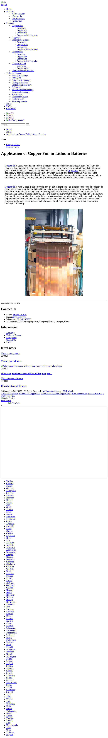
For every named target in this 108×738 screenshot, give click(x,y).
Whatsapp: (11, 319)
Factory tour (17, 21)
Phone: (9, 314)
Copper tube (22, 56)
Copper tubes (17, 52)
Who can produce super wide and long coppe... (26, 373)
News (8, 104)
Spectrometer (17, 94)
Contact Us (11, 108)
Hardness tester (18, 99)
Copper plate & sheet (20, 40)
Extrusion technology (20, 92)
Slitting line (16, 78)
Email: (9, 317)
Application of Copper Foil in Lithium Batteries (26, 134)
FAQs (8, 106)
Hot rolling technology (21, 80)
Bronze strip (22, 33)
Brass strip (21, 28)
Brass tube (21, 54)
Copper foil (16, 37)
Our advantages (18, 18)
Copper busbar (23, 68)
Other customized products (23, 70)
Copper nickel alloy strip (27, 35)
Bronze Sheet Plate (79, 393)
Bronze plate (22, 47)
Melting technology (20, 75)
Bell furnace (17, 87)
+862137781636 (19, 314)
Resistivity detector (19, 101)
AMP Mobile (68, 391)
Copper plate (22, 44)
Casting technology (20, 82)
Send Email (6, 400)
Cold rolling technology (21, 85)
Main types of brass (11, 361)
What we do (17, 16)
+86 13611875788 (23, 319)
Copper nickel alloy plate (27, 49)
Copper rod (21, 66)
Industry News (12, 147)
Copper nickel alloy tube (27, 61)
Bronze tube (22, 59)
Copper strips (17, 25)
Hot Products (47, 391)
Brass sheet (21, 42)
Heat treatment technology (22, 89)
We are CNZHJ (18, 14)
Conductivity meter (20, 97)
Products (10, 23)
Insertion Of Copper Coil (29, 393)
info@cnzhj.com (19, 317)
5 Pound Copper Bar (9, 393)
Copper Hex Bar (95, 393)
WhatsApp (15, 403)
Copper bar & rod (19, 63)
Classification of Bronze (13, 386)
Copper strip (22, 30)
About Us (10, 11)
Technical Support (13, 73)
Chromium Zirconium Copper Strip (55, 393)
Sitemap (57, 391)
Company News (13, 144)
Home (8, 9)
